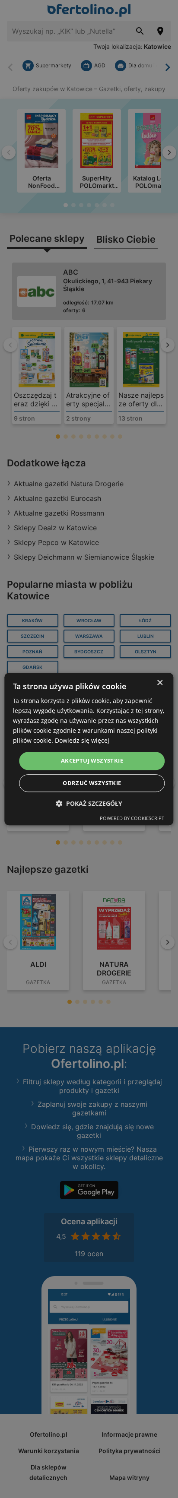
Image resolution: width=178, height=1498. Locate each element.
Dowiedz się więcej (82, 741)
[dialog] (88, 749)
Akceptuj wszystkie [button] (92, 761)
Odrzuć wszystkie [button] (92, 783)
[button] (89, 803)
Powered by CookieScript (132, 818)
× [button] (159, 683)
